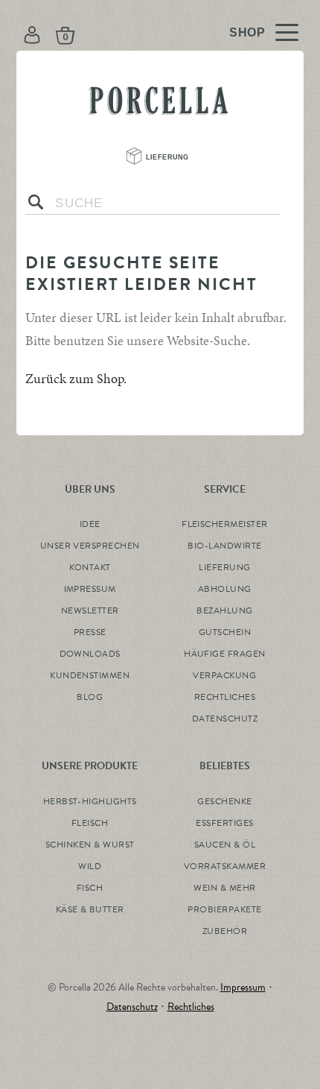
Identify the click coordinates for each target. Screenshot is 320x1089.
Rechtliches (190, 1006)
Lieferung (168, 157)
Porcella (160, 94)
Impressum (243, 987)
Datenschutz (132, 1006)
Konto (33, 34)
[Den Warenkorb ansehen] (114, 34)
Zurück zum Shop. (76, 378)
